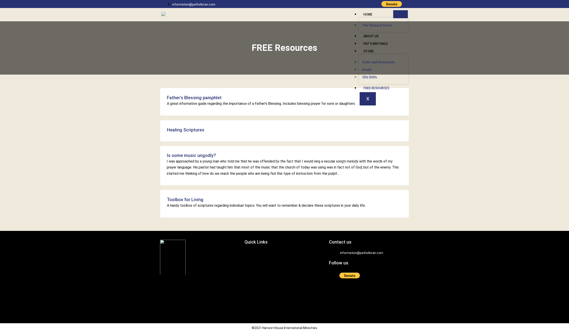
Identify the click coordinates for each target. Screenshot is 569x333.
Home (367, 14)
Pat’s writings (375, 44)
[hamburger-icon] (400, 14)
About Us (371, 36)
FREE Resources (376, 88)
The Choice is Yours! (377, 25)
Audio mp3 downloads (378, 62)
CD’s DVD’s (369, 77)
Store (368, 51)
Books (367, 69)
